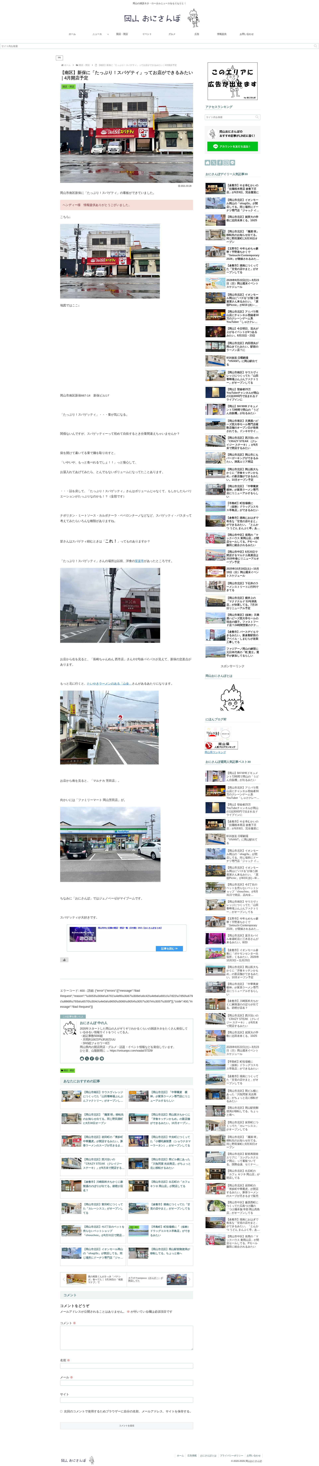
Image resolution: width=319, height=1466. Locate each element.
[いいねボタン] (64, 959)
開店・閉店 (69, 1070)
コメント (68, 1323)
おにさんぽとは (208, 1455)
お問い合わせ (254, 1455)
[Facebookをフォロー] (92, 1059)
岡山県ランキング (215, 752)
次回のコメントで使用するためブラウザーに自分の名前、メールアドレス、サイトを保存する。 (128, 1411)
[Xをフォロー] (87, 1059)
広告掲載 (192, 1455)
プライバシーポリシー (231, 1455)
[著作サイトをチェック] (82, 1059)
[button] (316, 46)
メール (66, 1377)
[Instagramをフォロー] (97, 1059)
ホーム (180, 1455)
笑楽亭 (139, 561)
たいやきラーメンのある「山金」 (109, 683)
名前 (65, 1360)
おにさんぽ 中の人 (93, 1023)
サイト (64, 1394)
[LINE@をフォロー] (102, 1059)
